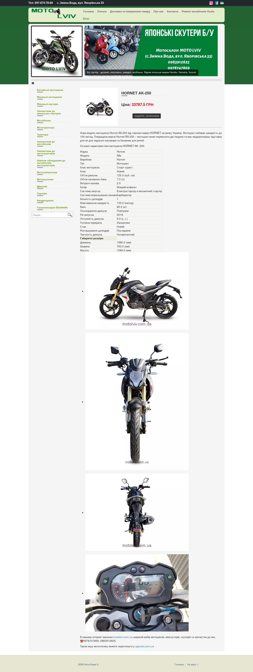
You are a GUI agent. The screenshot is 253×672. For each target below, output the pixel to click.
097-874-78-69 (44, 3)
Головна (88, 11)
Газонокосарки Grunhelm (52, 231)
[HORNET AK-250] (100, 129)
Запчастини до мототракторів (46, 176)
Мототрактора (45, 151)
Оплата (102, 11)
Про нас (159, 11)
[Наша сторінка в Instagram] (211, 2)
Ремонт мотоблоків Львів (198, 11)
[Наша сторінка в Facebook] (217, 2)
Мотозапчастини (47, 195)
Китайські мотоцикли (50, 113)
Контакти (172, 11)
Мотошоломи (45, 202)
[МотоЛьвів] (51, 13)
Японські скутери (47, 127)
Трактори (42, 158)
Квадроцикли (45, 224)
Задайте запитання (146, 139)
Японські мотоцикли (49, 120)
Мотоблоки (44, 144)
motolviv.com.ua (123, 660)
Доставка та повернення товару (130, 11)
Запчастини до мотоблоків (46, 166)
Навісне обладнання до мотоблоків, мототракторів (51, 186)
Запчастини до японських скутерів (49, 136)
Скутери (42, 217)
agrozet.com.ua (144, 669)
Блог (86, 18)
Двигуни (42, 209)
